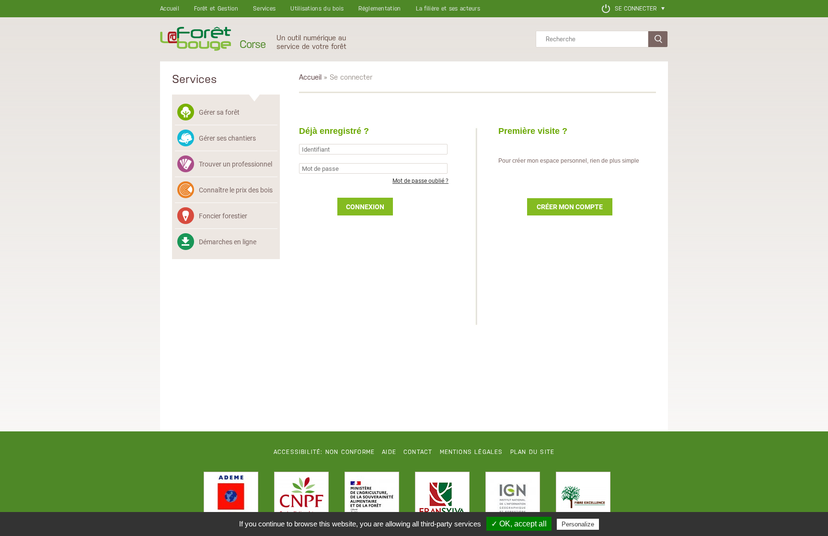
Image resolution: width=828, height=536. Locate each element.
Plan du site (532, 452)
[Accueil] (195, 39)
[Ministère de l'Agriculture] (372, 499)
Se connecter (635, 8)
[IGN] (513, 499)
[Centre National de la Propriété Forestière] (301, 499)
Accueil (169, 8)
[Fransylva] (442, 499)
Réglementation (379, 8)
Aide (389, 452)
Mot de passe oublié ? (420, 180)
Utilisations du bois (317, 8)
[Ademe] (231, 499)
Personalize (578, 524)
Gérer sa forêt (219, 112)
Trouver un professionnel (235, 163)
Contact (417, 452)
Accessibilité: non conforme (324, 452)
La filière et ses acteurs (448, 8)
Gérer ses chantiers (227, 138)
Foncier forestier (223, 215)
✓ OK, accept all (519, 524)
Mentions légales (471, 452)
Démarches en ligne (227, 241)
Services (264, 8)
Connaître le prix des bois (236, 189)
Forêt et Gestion (216, 8)
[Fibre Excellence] (583, 499)
